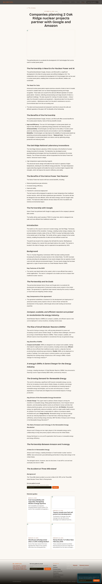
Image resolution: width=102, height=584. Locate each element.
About (54, 565)
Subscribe (55, 487)
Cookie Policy (56, 576)
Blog (83, 2)
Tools (78, 2)
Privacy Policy (57, 569)
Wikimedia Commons (84, 565)
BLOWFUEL (8, 2)
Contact (55, 567)
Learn (73, 2)
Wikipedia (75, 565)
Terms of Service (57, 571)
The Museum (66, 2)
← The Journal (31, 8)
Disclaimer (56, 573)
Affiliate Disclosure (58, 575)
